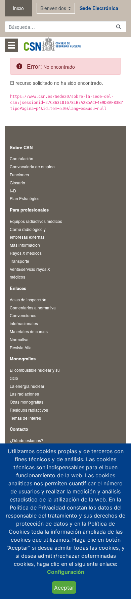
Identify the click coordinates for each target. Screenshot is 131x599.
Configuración (65, 571)
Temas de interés (25, 418)
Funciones (19, 174)
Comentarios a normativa (33, 307)
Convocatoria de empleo (32, 166)
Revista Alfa (21, 347)
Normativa (19, 339)
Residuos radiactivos (29, 410)
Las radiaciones (24, 394)
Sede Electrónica (99, 8)
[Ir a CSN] (52, 45)
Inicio (18, 8)
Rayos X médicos (26, 253)
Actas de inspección (28, 299)
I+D (13, 190)
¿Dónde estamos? (26, 440)
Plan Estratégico (25, 198)
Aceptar (64, 587)
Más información (25, 245)
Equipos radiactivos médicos (36, 221)
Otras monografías (26, 402)
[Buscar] (118, 27)
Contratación (21, 158)
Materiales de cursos (29, 331)
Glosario (17, 182)
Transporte (19, 261)
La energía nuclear (27, 386)
